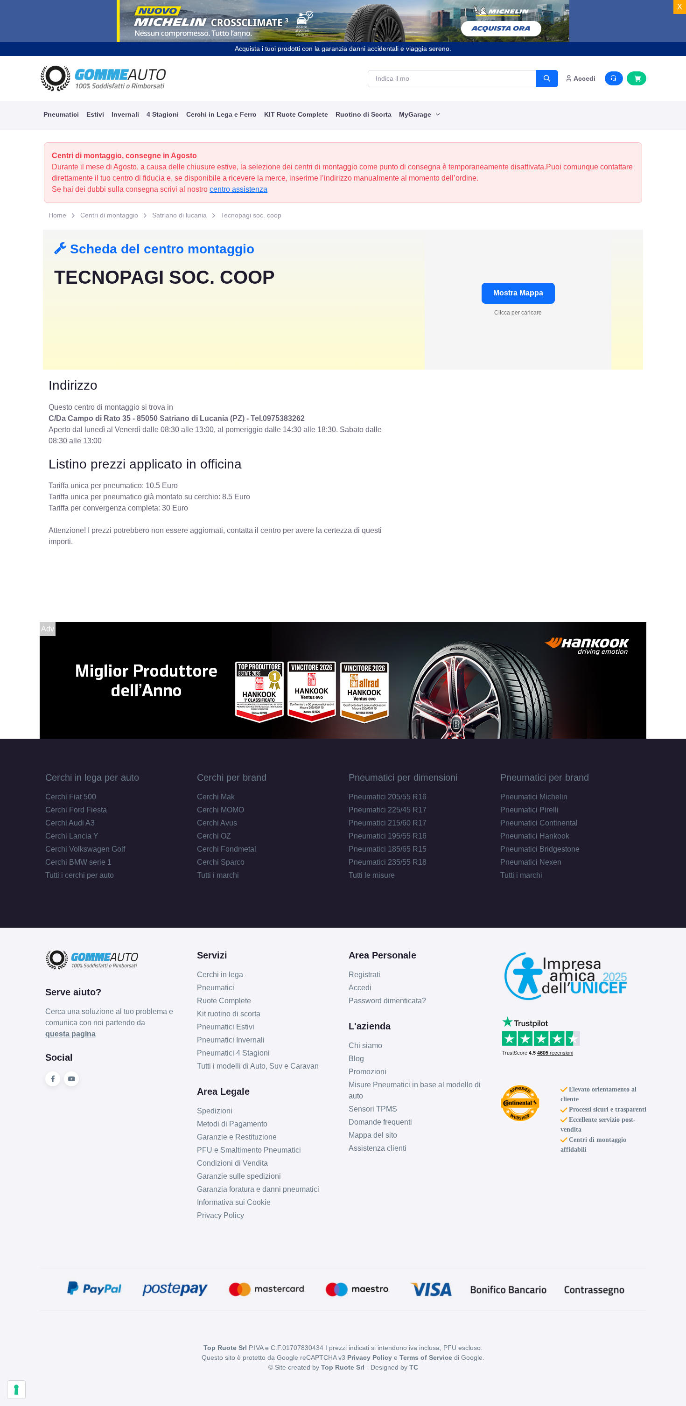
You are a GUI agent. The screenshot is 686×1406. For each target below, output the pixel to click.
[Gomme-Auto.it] (103, 78)
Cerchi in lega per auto (92, 777)
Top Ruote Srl (342, 1367)
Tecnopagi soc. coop (251, 215)
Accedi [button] (583, 78)
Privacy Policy (220, 1215)
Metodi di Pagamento (232, 1124)
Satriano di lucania (179, 215)
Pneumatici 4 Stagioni (233, 1053)
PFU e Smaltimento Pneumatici (249, 1150)
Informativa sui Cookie (234, 1202)
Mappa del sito (373, 1135)
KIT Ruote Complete (296, 114)
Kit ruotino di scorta (228, 1014)
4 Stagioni (163, 114)
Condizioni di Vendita (232, 1163)
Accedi (360, 988)
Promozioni (367, 1072)
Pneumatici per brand (544, 777)
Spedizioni (214, 1111)
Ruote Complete (224, 1001)
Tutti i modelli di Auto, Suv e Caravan (258, 1066)
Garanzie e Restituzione (237, 1137)
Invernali (125, 114)
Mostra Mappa (518, 293)
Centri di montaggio (109, 215)
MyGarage (416, 114)
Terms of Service (425, 1357)
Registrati (364, 975)
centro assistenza (238, 189)
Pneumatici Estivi (225, 1027)
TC (413, 1367)
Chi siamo (365, 1045)
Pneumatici (61, 114)
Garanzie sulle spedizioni (239, 1176)
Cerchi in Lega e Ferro (221, 114)
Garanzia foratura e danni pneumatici (258, 1189)
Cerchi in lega (220, 975)
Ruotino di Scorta (364, 114)
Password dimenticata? (387, 1001)
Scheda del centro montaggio (160, 249)
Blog (356, 1059)
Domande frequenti (380, 1122)
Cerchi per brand (231, 777)
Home (57, 215)
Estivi (95, 114)
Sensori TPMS (373, 1109)
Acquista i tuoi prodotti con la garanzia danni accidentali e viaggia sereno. (343, 48)
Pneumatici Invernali (231, 1040)
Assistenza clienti (377, 1148)
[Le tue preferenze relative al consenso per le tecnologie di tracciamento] (16, 1390)
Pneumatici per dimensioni (403, 777)
